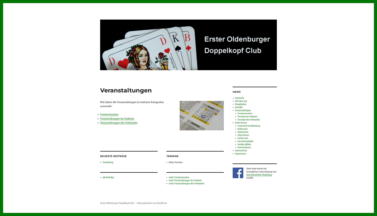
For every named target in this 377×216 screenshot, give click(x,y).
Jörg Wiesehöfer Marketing (259, 175)
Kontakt (239, 107)
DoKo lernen (241, 123)
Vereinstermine (109, 114)
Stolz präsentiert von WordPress (152, 203)
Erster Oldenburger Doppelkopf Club (117, 203)
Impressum (240, 153)
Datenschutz (241, 150)
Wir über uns (241, 101)
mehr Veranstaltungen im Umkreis (185, 180)
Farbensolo (243, 138)
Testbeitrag (107, 162)
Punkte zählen (244, 144)
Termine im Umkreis (247, 116)
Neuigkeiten (240, 104)
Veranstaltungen (243, 110)
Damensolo (243, 132)
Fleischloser (243, 135)
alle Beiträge (108, 177)
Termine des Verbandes (249, 119)
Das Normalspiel (245, 141)
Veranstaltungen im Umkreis (117, 118)
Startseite (239, 98)
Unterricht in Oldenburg (249, 126)
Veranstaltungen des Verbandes (118, 122)
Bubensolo (243, 129)
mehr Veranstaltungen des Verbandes (186, 183)
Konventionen (244, 147)
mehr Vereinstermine (179, 177)
